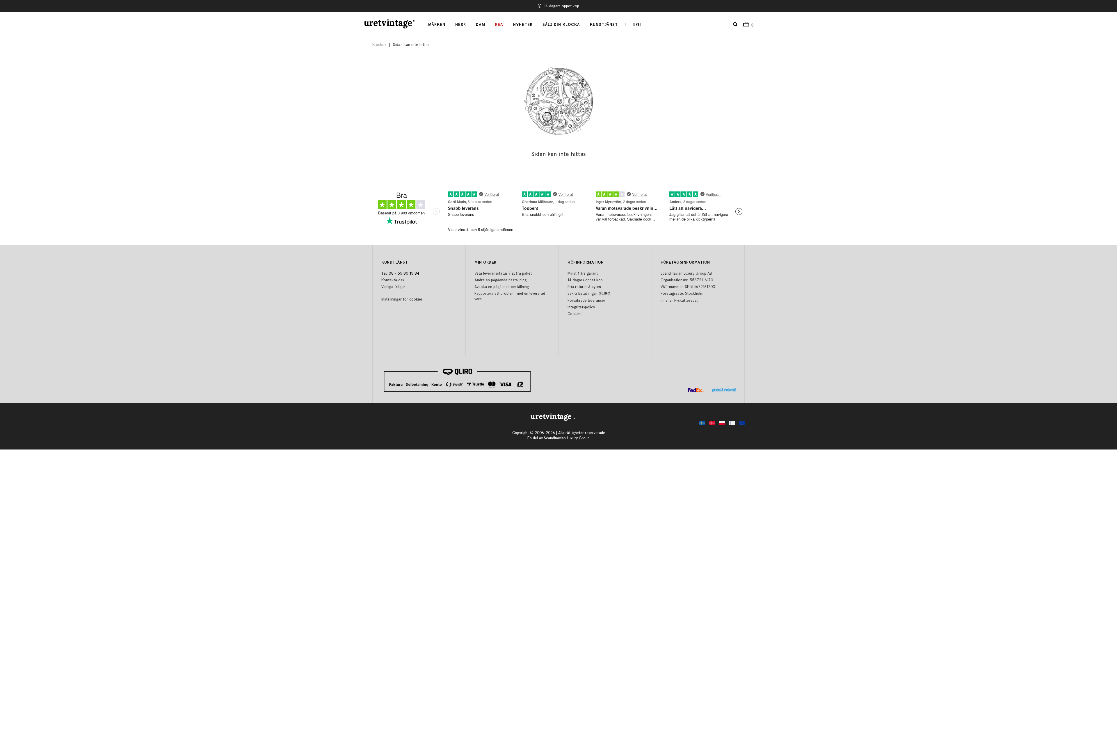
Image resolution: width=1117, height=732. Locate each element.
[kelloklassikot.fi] (730, 424)
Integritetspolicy (581, 307)
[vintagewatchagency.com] (740, 424)
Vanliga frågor (393, 287)
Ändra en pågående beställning (500, 280)
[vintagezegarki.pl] (720, 424)
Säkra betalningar (582, 293)
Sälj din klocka (561, 24)
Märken (436, 24)
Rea (499, 24)
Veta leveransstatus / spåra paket (503, 273)
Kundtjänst (604, 24)
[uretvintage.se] (700, 424)
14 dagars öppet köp (585, 280)
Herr (460, 24)
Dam (480, 24)
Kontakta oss (392, 280)
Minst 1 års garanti (583, 273)
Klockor (379, 44)
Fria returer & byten (584, 287)
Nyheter (523, 24)
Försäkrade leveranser (562, 6)
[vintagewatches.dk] (710, 424)
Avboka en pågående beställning (501, 287)
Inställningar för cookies (402, 299)
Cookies (574, 314)
